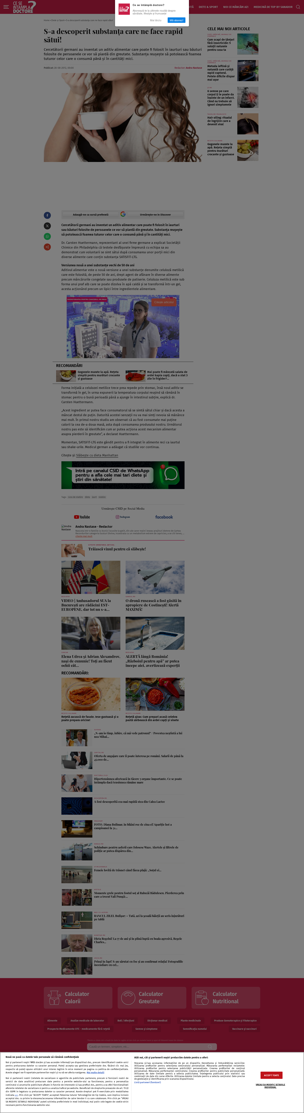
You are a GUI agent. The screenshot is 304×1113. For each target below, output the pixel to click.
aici (16, 1095)
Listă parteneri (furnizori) (147, 1082)
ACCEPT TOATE (271, 1075)
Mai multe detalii (95, 1072)
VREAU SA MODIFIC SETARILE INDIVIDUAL (270, 1085)
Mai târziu (155, 20)
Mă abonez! (176, 20)
